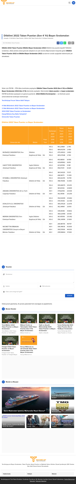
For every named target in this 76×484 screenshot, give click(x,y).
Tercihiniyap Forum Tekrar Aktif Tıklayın (16, 100)
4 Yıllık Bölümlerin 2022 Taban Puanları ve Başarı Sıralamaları (23, 106)
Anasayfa (6, 38)
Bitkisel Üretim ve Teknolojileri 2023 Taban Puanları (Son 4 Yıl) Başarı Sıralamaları (28, 328)
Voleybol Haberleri (41, 481)
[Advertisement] (38, 73)
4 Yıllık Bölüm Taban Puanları (16, 38)
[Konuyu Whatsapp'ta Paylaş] (64, 43)
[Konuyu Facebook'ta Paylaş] (58, 43)
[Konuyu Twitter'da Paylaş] (61, 43)
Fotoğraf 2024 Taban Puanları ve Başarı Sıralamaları (9, 348)
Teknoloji (32, 481)
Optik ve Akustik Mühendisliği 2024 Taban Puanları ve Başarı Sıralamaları (47, 328)
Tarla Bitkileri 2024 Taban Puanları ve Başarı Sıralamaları (10, 327)
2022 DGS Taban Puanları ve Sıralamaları (16, 111)
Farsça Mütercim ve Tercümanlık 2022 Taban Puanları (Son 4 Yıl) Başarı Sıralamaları (28, 349)
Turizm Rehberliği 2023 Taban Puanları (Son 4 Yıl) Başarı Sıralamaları (65, 327)
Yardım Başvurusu (69, 479)
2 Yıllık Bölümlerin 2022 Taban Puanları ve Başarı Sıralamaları (23, 108)
